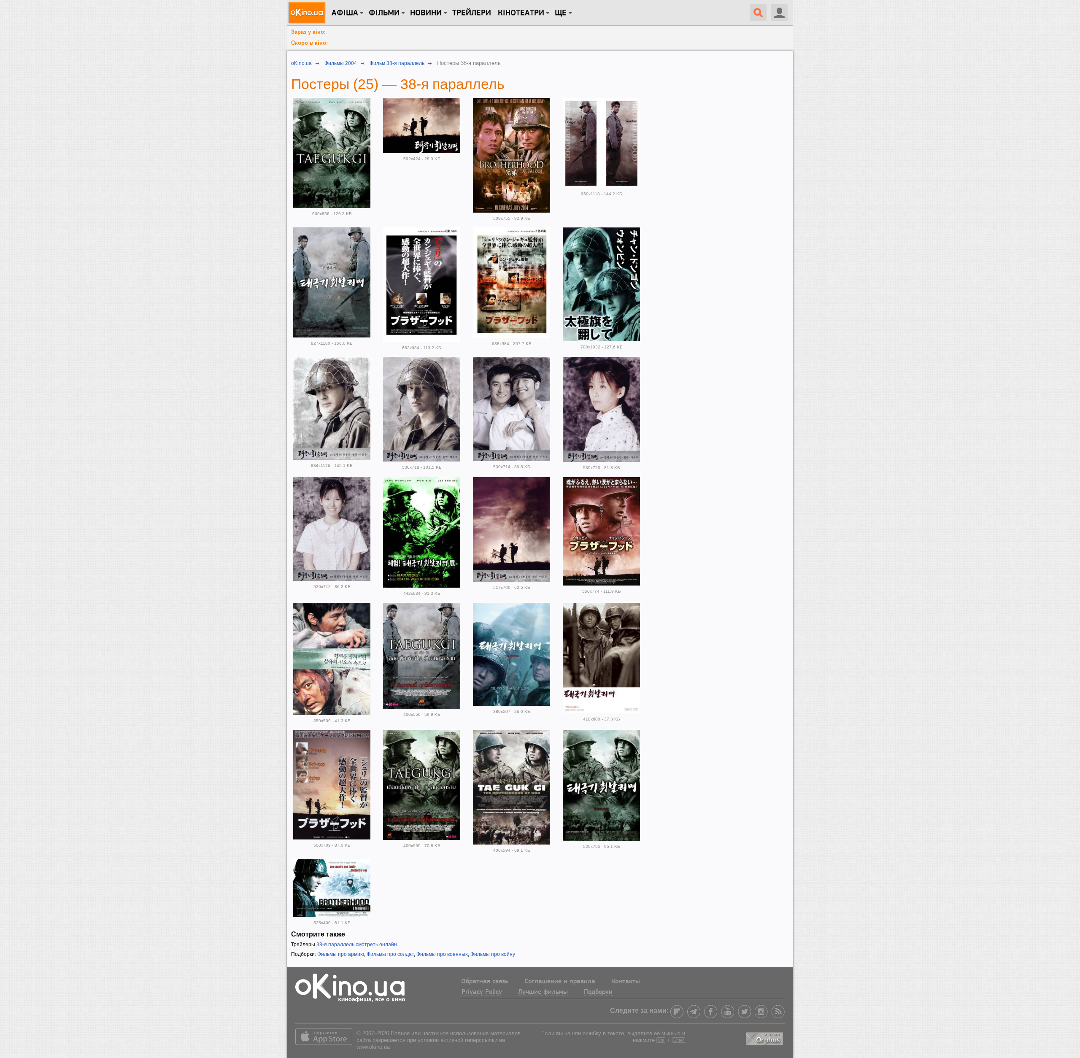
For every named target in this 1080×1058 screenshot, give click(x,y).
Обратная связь (484, 981)
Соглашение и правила (559, 981)
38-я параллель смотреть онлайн (356, 944)
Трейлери (471, 13)
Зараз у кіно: (308, 32)
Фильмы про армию (340, 954)
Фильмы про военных (442, 954)
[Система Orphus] (765, 1037)
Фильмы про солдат (390, 954)
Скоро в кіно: (309, 43)
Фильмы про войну (492, 954)
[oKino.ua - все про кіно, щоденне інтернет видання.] (308, 12)
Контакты (625, 981)
